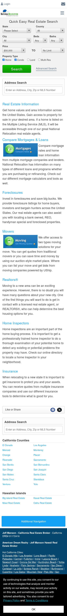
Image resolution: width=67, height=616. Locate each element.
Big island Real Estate (13, 498)
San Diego (7, 469)
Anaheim (14, 565)
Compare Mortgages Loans (25, 139)
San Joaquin (40, 469)
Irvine (37, 558)
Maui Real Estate (11, 502)
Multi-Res (45, 59)
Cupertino (7, 571)
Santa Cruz (8, 479)
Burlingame (57, 568)
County (40, 26)
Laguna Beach (49, 558)
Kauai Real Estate (43, 498)
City (4, 36)
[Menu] (62, 13)
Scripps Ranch (31, 568)
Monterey (38, 450)
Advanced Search (46, 68)
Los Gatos (19, 571)
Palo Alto (48, 571)
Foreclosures (12, 192)
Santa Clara (40, 474)
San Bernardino (42, 464)
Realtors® (10, 279)
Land (32, 59)
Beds (36, 36)
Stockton (44, 568)
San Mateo (8, 474)
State (5, 26)
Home (8, 59)
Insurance (10, 371)
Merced (6, 450)
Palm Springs (28, 565)
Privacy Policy (11, 600)
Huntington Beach (47, 562)
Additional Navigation (33, 521)
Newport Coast (10, 562)
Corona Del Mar (28, 562)
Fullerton (28, 558)
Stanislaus (39, 479)
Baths (53, 36)
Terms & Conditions (36, 600)
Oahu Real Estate (43, 502)
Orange (6, 455)
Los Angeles (40, 445)
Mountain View (34, 571)
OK (33, 609)
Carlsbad (7, 568)
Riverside (7, 459)
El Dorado (7, 445)
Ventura (6, 484)
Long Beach (40, 555)
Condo (20, 59)
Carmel (18, 558)
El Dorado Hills (10, 555)
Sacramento (40, 459)
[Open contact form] (63, 3)
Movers (8, 231)
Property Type (10, 56)
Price (5, 46)
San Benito (8, 464)
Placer (37, 455)
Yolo (36, 484)
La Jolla (18, 568)
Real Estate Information (20, 103)
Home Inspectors (15, 322)
